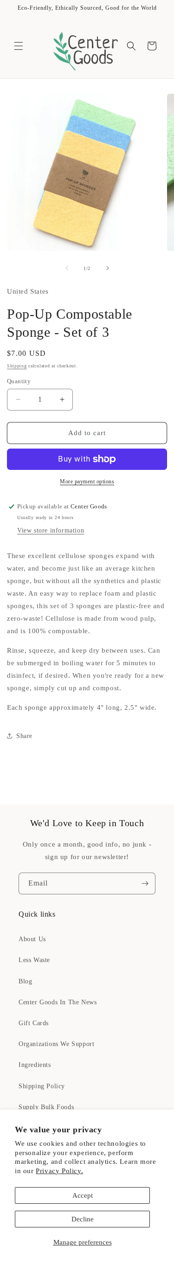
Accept (82, 1195)
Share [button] (24, 735)
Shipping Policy (42, 1086)
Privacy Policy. (59, 1171)
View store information (50, 530)
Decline (82, 1219)
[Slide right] (107, 268)
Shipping (17, 365)
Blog (25, 981)
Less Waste (34, 960)
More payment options (87, 481)
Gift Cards (34, 1023)
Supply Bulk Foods (46, 1107)
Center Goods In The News (58, 1002)
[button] (18, 46)
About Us (32, 939)
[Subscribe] (145, 883)
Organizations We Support (56, 1043)
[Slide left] (67, 268)
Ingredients (35, 1064)
